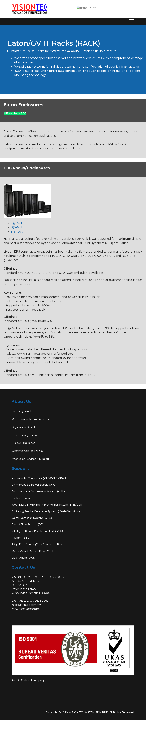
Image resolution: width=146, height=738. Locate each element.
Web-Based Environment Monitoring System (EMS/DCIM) (48, 504)
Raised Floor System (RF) (27, 524)
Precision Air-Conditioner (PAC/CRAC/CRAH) (39, 478)
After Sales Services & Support (30, 458)
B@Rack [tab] (17, 227)
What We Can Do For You (28, 451)
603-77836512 (20, 600)
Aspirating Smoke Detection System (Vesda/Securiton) (46, 511)
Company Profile (22, 411)
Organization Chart (23, 427)
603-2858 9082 (38, 600)
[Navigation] (131, 26)
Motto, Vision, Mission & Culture (31, 419)
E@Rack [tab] (17, 223)
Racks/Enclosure (22, 498)
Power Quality (20, 537)
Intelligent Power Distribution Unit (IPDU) (38, 531)
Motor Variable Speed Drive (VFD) (32, 551)
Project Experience (23, 443)
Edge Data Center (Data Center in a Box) (37, 544)
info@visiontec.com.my (26, 604)
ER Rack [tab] (17, 231)
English (91, 7)
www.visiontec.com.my (26, 608)
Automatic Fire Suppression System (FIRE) (38, 491)
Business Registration (25, 435)
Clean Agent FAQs (23, 557)
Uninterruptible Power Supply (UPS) (34, 484)
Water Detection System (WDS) (32, 518)
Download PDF (16, 113)
